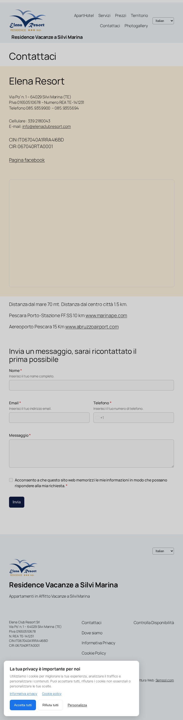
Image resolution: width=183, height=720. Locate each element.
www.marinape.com (106, 315)
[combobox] (99, 418)
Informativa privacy (23, 693)
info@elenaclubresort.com (46, 126)
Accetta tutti (23, 705)
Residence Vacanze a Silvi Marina (46, 37)
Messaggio (20, 435)
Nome (15, 370)
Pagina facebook (27, 160)
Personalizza (77, 705)
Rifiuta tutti (50, 705)
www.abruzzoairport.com (92, 326)
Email (15, 402)
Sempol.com (165, 680)
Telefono (102, 402)
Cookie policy (51, 693)
